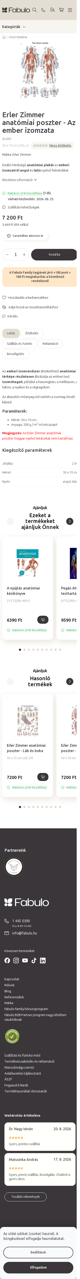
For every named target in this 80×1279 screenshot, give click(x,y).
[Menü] (70, 10)
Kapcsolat (11, 979)
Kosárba (54, 254)
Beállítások (38, 1252)
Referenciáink (14, 997)
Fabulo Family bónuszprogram (26, 1009)
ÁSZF (8, 1079)
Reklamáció (50, 344)
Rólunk (9, 985)
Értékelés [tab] (32, 333)
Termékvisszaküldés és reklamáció (29, 1061)
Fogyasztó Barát (16, 1085)
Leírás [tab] (11, 333)
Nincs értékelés (60, 145)
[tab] (20, 650)
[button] (27, 625)
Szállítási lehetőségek (23, 207)
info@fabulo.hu (24, 933)
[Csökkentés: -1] (6, 254)
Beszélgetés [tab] (15, 354)
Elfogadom (38, 1267)
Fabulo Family (22, 272)
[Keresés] (34, 10)
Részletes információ (17, 180)
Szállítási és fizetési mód (22, 1055)
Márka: (16, 155)
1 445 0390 (21, 921)
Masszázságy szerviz (19, 1067)
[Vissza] (69, 521)
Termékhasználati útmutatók (25, 1091)
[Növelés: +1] (24, 254)
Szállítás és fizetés (19, 344)
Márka (8, 1003)
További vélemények (25, 1197)
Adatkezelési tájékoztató (22, 1073)
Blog (7, 991)
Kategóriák (11, 27)
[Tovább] (10, 521)
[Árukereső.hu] (12, 1036)
